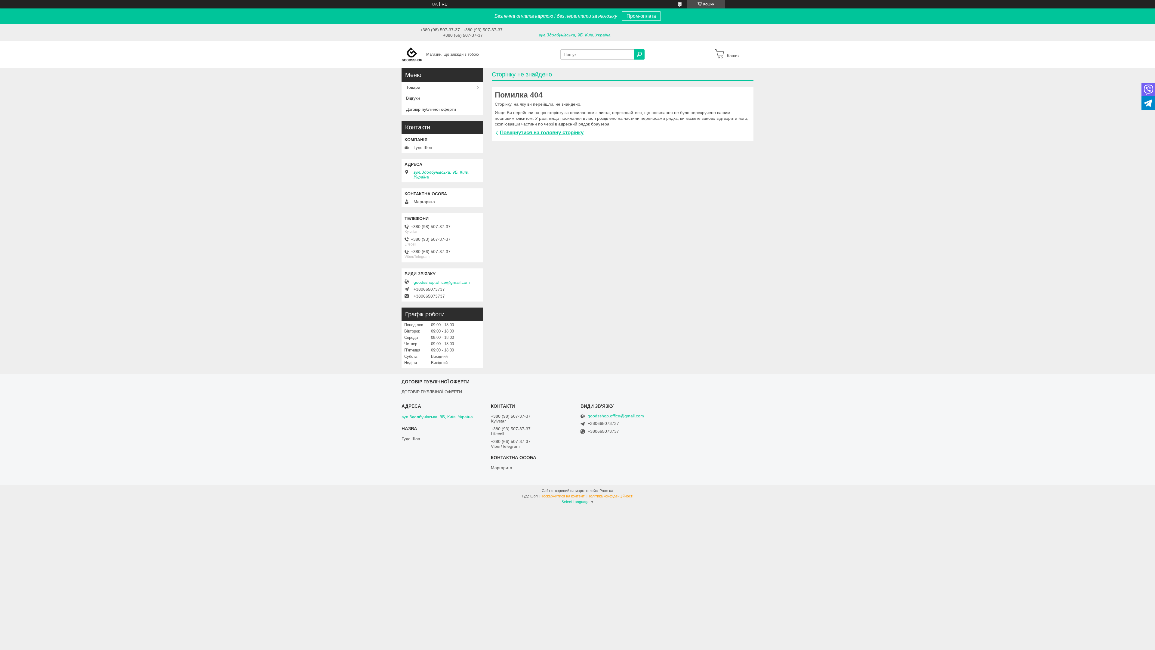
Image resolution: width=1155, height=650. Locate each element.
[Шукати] (639, 54)
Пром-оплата (641, 16)
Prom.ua (606, 491)
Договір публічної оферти (431, 109)
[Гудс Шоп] (412, 54)
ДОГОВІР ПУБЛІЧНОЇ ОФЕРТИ (432, 391)
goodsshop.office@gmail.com (442, 282)
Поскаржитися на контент (563, 496)
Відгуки (413, 98)
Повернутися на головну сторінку (542, 132)
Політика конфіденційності (610, 496)
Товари (413, 87)
